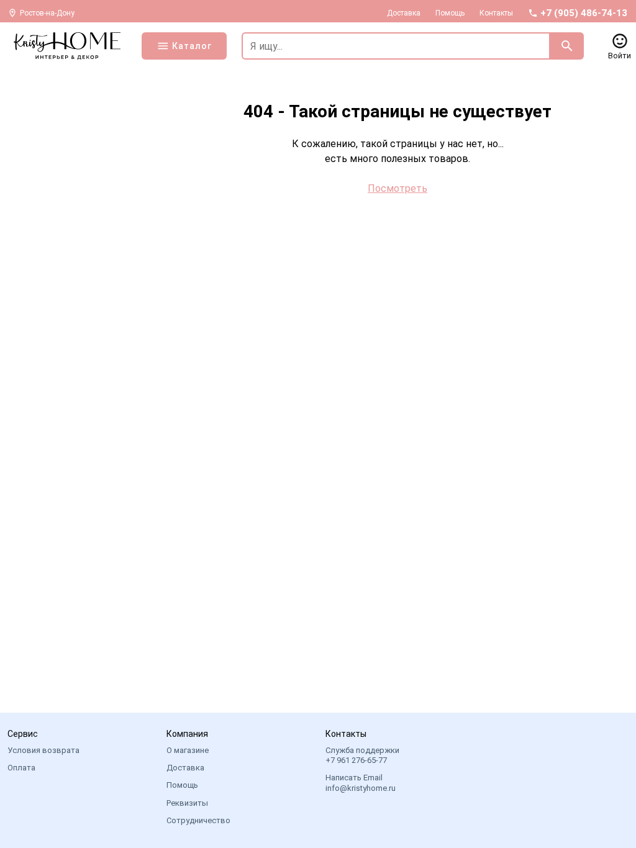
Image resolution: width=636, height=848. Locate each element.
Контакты (496, 13)
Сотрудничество (198, 820)
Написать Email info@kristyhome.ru (360, 782)
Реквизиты (187, 803)
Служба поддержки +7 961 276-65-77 (362, 755)
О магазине (187, 750)
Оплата (21, 767)
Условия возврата (43, 750)
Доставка (403, 13)
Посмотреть (397, 188)
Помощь (450, 13)
